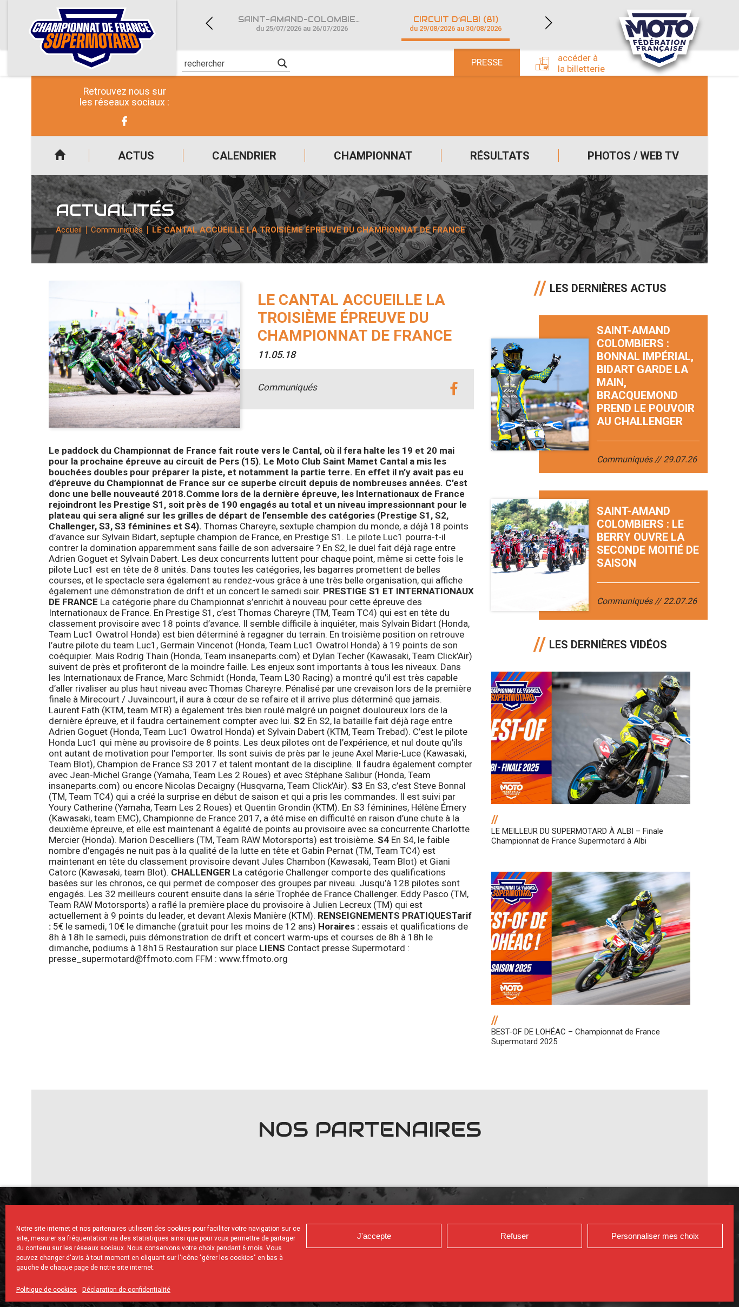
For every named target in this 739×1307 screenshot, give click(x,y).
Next (548, 23)
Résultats (500, 155)
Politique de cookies (46, 1289)
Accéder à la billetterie (581, 63)
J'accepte (374, 1235)
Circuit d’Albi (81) (456, 23)
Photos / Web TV (633, 155)
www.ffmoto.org (253, 958)
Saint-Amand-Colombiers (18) (308, 23)
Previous (209, 23)
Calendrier (244, 155)
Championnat (373, 155)
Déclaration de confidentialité (126, 1289)
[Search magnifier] (282, 63)
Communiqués (117, 230)
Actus (136, 155)
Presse (487, 62)
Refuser (514, 1235)
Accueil (60, 155)
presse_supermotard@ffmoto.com (121, 958)
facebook (453, 389)
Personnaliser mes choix (655, 1235)
